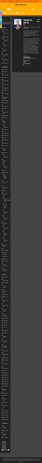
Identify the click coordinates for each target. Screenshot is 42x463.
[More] (1, 27)
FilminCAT (4, 122)
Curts (5, 327)
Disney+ (5, 115)
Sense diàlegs (5, 55)
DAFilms (5, 108)
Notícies (5, 386)
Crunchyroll (5, 106)
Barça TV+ (5, 93)
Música (5, 381)
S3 (5, 254)
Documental (5, 342)
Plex (4, 190)
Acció (5, 277)
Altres (5, 77)
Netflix (5, 172)
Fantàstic (5, 368)
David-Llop (21, 461)
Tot (4, 9)
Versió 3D (5, 63)
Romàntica (5, 399)
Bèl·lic (5, 294)
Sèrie (5, 430)
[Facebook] (1, 17)
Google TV (5, 133)
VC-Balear (5, 45)
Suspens (5, 410)
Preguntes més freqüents (17, 458)
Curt (5, 437)
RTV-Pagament (6, 234)
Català (5, 36)
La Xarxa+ (4, 150)
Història (5, 372)
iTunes (5, 139)
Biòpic (5, 296)
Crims (5, 320)
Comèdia (32, 27)
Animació (5, 280)
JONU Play (5, 143)
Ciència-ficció (5, 301)
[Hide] (0, 29)
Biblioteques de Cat (5, 98)
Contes (5, 318)
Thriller (5, 417)
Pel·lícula (4, 428)
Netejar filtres (4, 20)
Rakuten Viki (5, 246)
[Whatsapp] (1, 19)
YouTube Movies (5, 270)
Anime (5, 282)
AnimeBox (5, 80)
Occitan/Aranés (5, 60)
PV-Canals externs (5, 206)
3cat (5, 69)
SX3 (5, 252)
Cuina (5, 322)
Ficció (5, 370)
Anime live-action (5, 287)
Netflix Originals (5, 177)
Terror (5, 415)
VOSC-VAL (5, 34)
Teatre (5, 412)
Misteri (5, 377)
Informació (37, 458)
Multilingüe (5, 50)
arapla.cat (20, 460)
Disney (5, 332)
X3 (5, 256)
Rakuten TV (5, 224)
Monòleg (5, 379)
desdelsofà (5, 330)
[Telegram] (1, 21)
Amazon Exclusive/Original (7, 200)
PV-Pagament (6, 212)
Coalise (5, 102)
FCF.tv (5, 117)
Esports (5, 360)
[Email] (1, 25)
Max (5, 152)
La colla (5, 145)
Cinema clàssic (5, 306)
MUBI (5, 170)
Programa (4, 435)
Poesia (5, 393)
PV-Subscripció (6, 218)
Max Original (6, 156)
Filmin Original (6, 126)
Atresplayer (5, 88)
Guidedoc (5, 135)
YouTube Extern (5, 265)
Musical (5, 383)
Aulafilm (5, 90)
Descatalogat (5, 113)
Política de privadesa (27, 458)
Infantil (5, 375)
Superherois (5, 406)
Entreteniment (5, 355)
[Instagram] (1, 15)
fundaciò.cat (11, 460)
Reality (5, 395)
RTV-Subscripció (6, 240)
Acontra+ (5, 75)
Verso (5, 258)
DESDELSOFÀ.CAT (9, 458)
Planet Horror (5, 183)
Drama (35, 27)
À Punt (5, 71)
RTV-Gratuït (6, 228)
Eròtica (5, 357)
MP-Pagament (6, 167)
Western (5, 419)
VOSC (5, 29)
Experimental (5, 364)
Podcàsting (5, 390)
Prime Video (5, 195)
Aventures (5, 292)
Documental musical (5, 346)
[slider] (2, 449)
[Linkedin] (1, 23)
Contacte (33, 458)
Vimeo (5, 261)
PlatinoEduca (5, 188)
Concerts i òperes (5, 315)
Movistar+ (5, 161)
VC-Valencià (6, 41)
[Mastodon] (1, 13)
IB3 (4, 137)
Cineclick (5, 100)
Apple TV (5, 84)
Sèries (5, 402)
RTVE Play (5, 250)
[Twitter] (1, 11)
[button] (37, 19)
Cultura (5, 325)
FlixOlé (5, 129)
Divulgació (5, 337)
